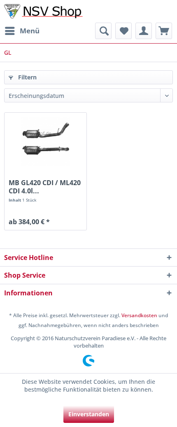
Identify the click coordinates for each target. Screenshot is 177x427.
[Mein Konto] (143, 31)
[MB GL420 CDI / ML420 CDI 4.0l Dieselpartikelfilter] (45, 141)
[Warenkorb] (164, 31)
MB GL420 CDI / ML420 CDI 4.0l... (45, 187)
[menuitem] (22, 31)
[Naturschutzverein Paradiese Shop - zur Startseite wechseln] (45, 11)
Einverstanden (88, 414)
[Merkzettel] (123, 31)
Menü (30, 30)
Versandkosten (139, 315)
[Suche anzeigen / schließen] (103, 31)
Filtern (26, 77)
